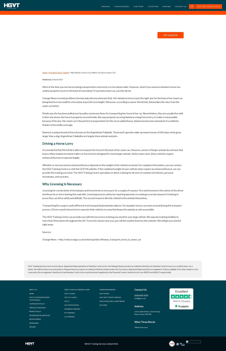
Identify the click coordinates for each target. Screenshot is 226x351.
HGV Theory (104, 294)
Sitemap (32, 327)
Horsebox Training (72, 309)
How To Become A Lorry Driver (112, 301)
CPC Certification (71, 305)
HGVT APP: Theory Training (110, 297)
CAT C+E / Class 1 (70, 297)
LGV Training (69, 317)
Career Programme (107, 290)
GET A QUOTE (170, 35)
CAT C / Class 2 (69, 294)
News (31, 294)
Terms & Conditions (37, 308)
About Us (33, 290)
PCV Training (69, 313)
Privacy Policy (35, 311)
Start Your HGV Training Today (77, 290)
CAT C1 (66, 301)
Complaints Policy (37, 304)
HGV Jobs (103, 305)
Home (44, 73)
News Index (34, 323)
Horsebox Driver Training (59, 73)
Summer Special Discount (39, 315)
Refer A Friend (35, 319)
